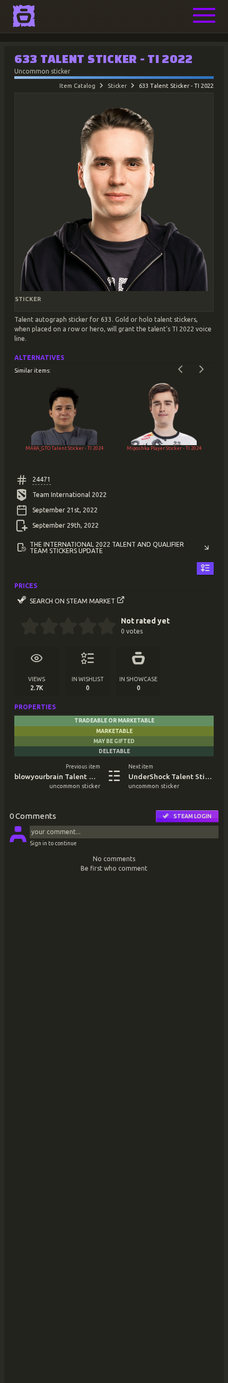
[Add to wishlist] (205, 568)
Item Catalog (77, 86)
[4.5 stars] (102, 627)
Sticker (117, 86)
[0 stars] (17, 627)
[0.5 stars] (25, 627)
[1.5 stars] (45, 627)
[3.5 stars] (83, 627)
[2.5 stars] (64, 627)
